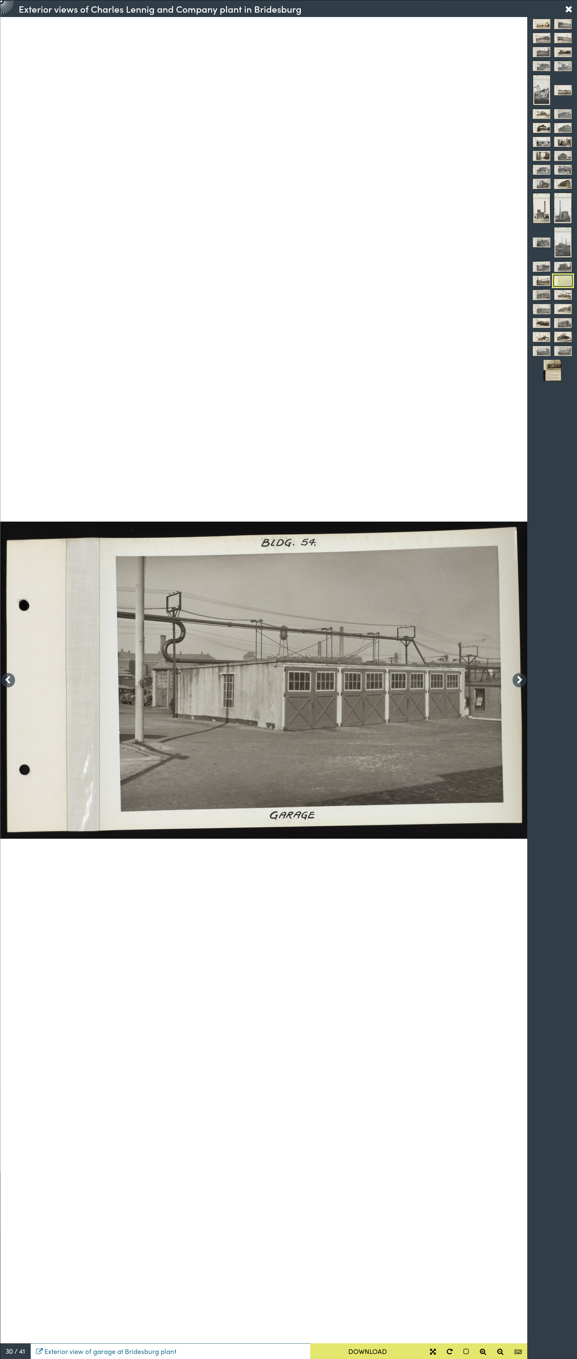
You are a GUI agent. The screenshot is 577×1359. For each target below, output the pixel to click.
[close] (568, 9)
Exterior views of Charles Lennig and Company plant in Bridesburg (160, 8)
